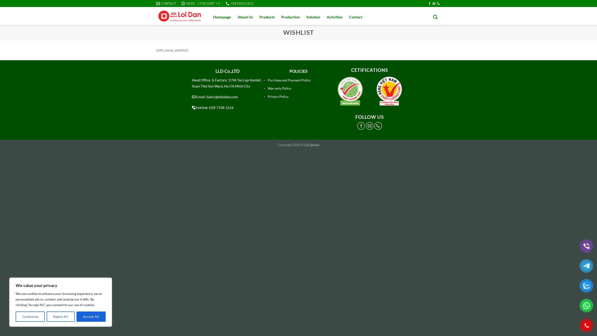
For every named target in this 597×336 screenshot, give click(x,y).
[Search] (435, 17)
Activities (335, 17)
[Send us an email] (434, 3)
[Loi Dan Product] (179, 16)
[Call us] (438, 3)
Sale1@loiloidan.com (222, 97)
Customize (30, 316)
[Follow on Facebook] (429, 3)
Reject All (60, 316)
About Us (245, 17)
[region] (60, 302)
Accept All (91, 316)
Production (290, 17)
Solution (313, 17)
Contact (355, 17)
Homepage (222, 17)
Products (267, 17)
